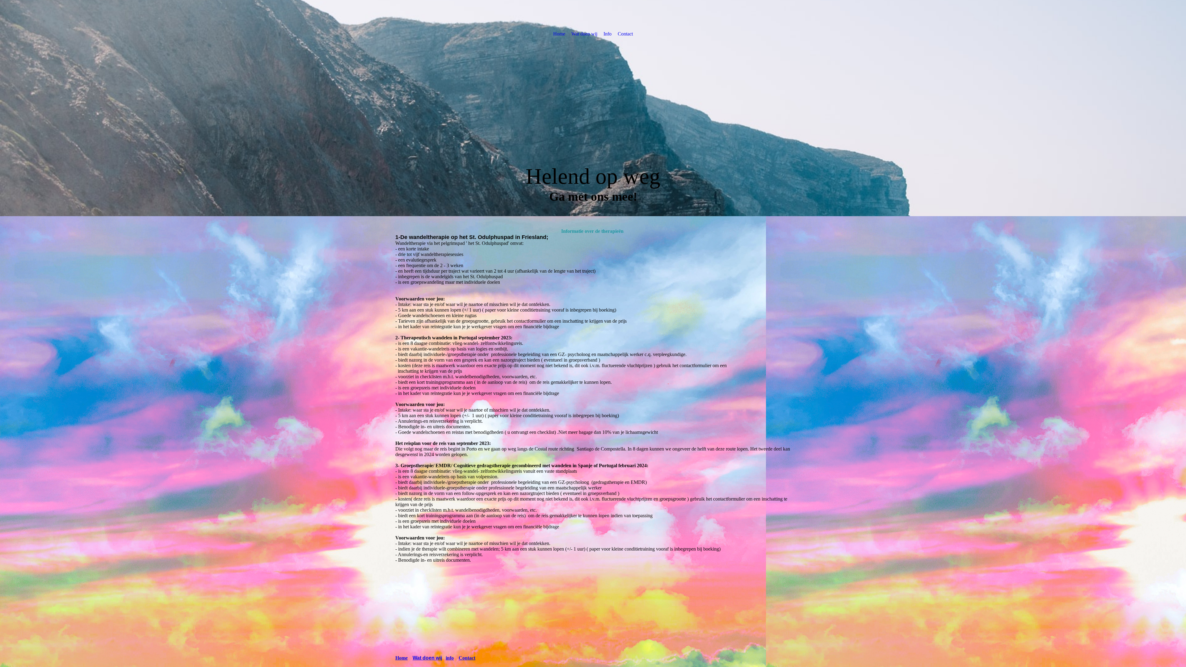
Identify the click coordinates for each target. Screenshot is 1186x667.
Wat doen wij (584, 33)
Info (608, 33)
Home (559, 33)
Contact (625, 33)
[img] (593, 108)
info (450, 658)
